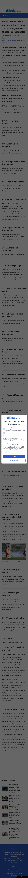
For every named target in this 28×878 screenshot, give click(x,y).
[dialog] (14, 439)
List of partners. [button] (17, 444)
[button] (14, 436)
